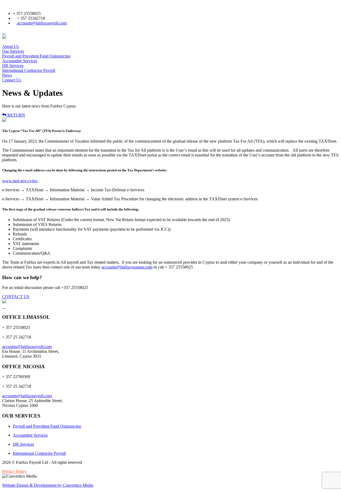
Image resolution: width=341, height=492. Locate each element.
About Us (10, 46)
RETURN (15, 115)
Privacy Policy (14, 471)
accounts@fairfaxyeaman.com (127, 267)
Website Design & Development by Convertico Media (47, 485)
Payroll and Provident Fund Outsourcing (36, 56)
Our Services (13, 51)
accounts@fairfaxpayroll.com (41, 23)
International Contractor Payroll (28, 70)
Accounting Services (19, 61)
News (7, 75)
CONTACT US (15, 296)
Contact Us (11, 80)
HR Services (12, 65)
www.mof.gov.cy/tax (20, 181)
